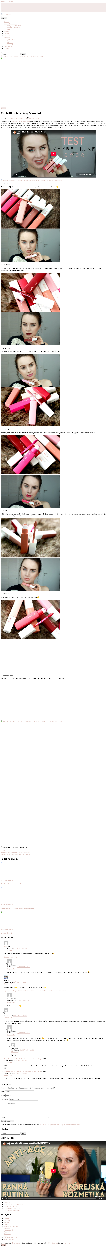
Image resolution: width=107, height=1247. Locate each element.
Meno (3, 1092)
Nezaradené (8, 1230)
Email (3, 1095)
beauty (3, 851)
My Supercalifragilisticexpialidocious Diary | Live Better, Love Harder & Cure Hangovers (35, 991)
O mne (6, 49)
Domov (6, 22)
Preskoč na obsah (7, 2)
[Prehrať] (3, 1198)
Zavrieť (3, 18)
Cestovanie (11, 39)
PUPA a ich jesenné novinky (11, 884)
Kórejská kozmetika (14, 26)
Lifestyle (7, 37)
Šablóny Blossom (52, 1243)
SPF (8, 29)
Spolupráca (8, 47)
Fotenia (10, 41)
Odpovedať (8, 950)
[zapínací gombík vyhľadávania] (1, 52)
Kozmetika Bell (6, 933)
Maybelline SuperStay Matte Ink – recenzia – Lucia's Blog (22, 1071)
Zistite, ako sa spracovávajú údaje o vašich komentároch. (59, 1125)
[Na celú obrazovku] (104, 1198)
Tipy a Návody (12, 45)
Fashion (7, 33)
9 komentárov (34, 118)
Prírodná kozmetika (14, 28)
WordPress (67, 1243)
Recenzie (7, 35)
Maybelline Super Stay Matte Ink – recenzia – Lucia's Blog (22, 1059)
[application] (53, 1170)
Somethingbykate (10, 957)
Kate (5, 946)
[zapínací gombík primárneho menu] (1, 16)
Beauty (6, 31)
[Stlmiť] (101, 1198)
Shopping (10, 43)
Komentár (4, 1117)
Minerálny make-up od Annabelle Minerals (17, 908)
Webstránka (5, 1099)
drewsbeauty (16, 1243)
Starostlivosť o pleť (10, 24)
